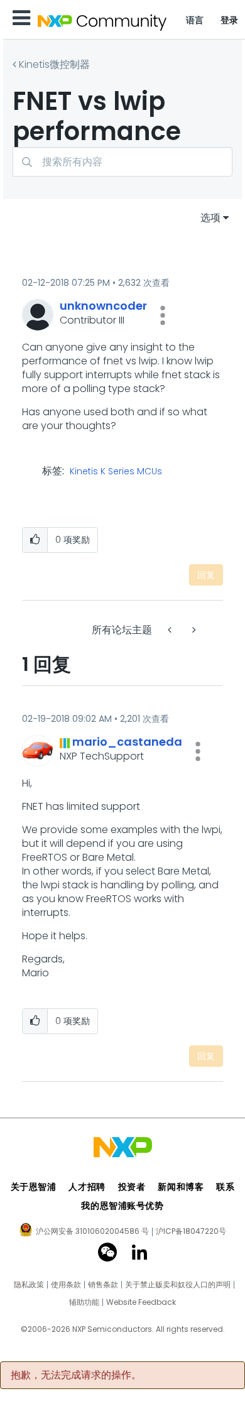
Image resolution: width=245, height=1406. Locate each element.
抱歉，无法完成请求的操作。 (76, 1375)
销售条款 (103, 1285)
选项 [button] (210, 217)
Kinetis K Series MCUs (116, 471)
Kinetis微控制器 (54, 64)
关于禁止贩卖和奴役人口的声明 (178, 1285)
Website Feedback (141, 1302)
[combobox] (122, 162)
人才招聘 (86, 1186)
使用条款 (66, 1285)
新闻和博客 (181, 1186)
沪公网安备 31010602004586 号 (92, 1232)
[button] (162, 315)
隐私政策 (29, 1285)
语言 (195, 20)
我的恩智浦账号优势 (122, 1205)
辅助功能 (84, 1302)
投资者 (132, 1186)
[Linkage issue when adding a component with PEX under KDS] (193, 630)
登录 (229, 20)
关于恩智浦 (34, 1186)
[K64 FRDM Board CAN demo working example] (171, 630)
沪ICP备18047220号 (191, 1231)
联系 (225, 1186)
